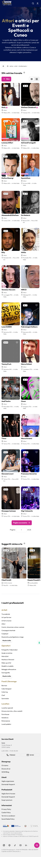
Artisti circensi (6, 621)
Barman (4, 685)
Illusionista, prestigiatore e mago (13, 637)
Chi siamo (5, 765)
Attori (3, 624)
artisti (15, 66)
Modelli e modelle (7, 666)
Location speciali (7, 708)
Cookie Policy (6, 812)
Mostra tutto (6, 640)
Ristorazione (6, 721)
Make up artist (6, 663)
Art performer (6, 617)
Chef (3, 695)
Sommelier (5, 698)
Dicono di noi (6, 769)
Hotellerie (5, 718)
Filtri (8, 79)
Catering (5, 692)
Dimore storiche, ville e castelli (12, 711)
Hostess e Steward (8, 659)
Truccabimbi (6, 614)
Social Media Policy (8, 819)
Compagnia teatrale (8, 630)
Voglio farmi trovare (8, 794)
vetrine (11, 66)
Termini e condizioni (8, 816)
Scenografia (6, 673)
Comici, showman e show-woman (13, 627)
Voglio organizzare (8, 781)
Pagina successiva (20, 523)
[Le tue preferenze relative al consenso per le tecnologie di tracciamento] (39, 643)
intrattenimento (23, 66)
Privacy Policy (6, 809)
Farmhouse (5, 714)
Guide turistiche (7, 653)
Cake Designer (7, 689)
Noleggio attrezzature (9, 669)
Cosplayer (5, 634)
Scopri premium (7, 800)
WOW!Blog (5, 772)
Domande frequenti (8, 784)
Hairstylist (5, 656)
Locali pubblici (6, 724)
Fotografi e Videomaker (10, 650)
